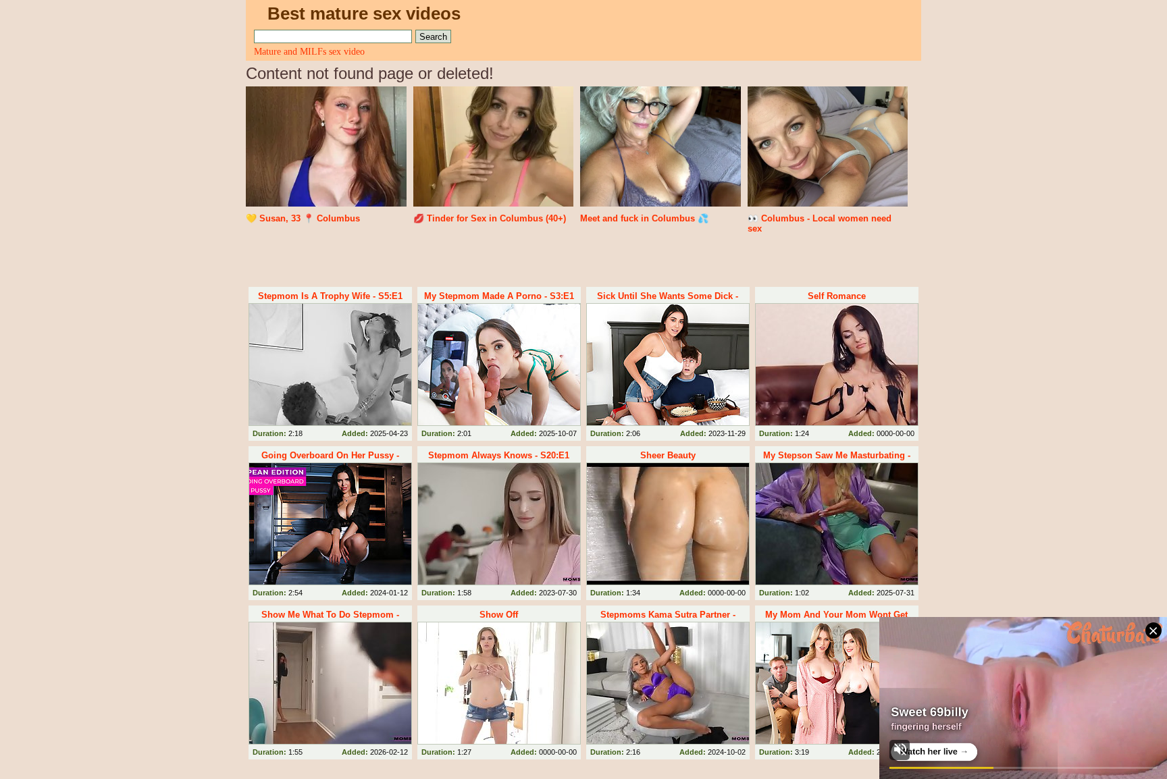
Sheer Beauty (668, 455)
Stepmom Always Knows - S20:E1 (498, 455)
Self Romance (837, 296)
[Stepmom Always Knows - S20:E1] (499, 523)
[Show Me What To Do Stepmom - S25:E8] (330, 683)
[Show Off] (499, 683)
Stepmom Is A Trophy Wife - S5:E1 (330, 296)
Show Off (498, 615)
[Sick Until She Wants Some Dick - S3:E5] (668, 364)
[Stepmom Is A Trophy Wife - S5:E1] (330, 364)
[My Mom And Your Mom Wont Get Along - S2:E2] (836, 683)
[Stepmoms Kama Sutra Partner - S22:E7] (668, 683)
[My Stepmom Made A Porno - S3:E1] (499, 364)
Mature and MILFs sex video (309, 52)
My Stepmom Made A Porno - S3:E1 (499, 296)
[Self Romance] (836, 364)
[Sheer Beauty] (668, 523)
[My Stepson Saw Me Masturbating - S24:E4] (836, 523)
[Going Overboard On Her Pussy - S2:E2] (330, 523)
